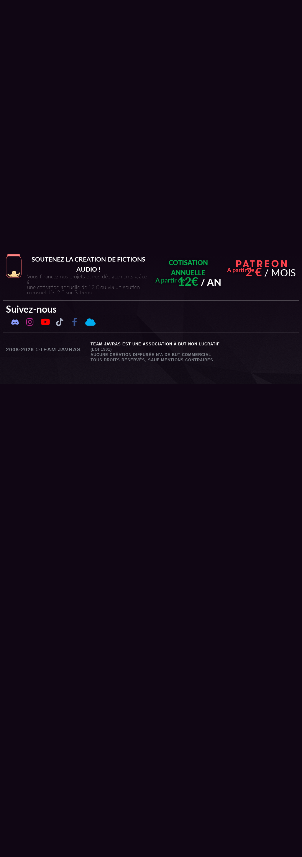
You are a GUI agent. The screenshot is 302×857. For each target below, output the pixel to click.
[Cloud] (89, 321)
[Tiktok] (59, 321)
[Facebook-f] (74, 321)
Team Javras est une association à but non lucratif (155, 344)
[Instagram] (30, 321)
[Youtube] (44, 321)
